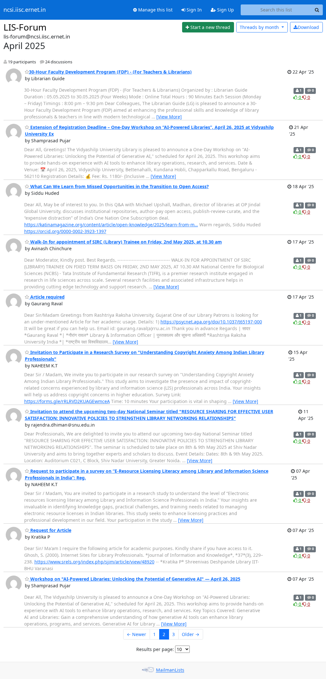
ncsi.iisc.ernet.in (25, 10)
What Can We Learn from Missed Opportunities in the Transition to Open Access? (119, 186)
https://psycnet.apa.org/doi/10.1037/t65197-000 (211, 322)
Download (308, 27)
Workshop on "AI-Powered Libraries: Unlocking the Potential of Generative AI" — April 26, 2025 (134, 579)
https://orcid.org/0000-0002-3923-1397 (65, 231)
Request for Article (50, 530)
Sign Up (225, 10)
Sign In (193, 10)
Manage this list (155, 10)
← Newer (136, 634)
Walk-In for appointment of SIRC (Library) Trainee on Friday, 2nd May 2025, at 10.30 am (125, 242)
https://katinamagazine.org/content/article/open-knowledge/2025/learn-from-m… (111, 225)
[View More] (169, 117)
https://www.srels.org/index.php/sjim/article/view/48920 (94, 562)
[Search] (317, 9)
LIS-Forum (25, 27)
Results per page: (155, 649)
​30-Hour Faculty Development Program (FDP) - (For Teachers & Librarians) (110, 72)
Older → (190, 634)
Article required (47, 297)
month (260, 27)
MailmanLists (170, 670)
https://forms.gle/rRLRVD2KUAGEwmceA (67, 401)
